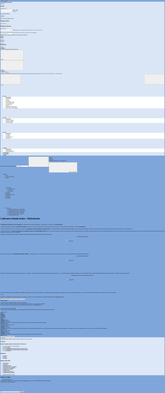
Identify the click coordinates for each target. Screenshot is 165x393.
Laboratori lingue (11, 188)
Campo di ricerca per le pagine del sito (8, 166)
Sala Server (8, 192)
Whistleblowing (6, 370)
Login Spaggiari (33, 32)
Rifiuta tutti (11, 299)
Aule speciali (8, 187)
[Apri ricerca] (154, 79)
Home (50, 157)
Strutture (50, 158)
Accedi (2, 3)
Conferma (7, 72)
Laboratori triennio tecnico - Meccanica (16, 211)
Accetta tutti (20, 299)
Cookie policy (6, 363)
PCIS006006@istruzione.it (16, 348)
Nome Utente (15, 10)
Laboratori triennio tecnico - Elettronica (16, 212)
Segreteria (8, 193)
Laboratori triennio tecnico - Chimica (15, 213)
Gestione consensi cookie (8, 371)
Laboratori (51, 159)
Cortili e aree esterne (10, 176)
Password (15, 11)
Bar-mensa (8, 196)
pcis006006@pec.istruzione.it (17, 349)
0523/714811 (7, 347)
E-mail (14, 30)
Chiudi (2, 39)
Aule (7, 175)
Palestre (7, 177)
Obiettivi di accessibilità (8, 369)
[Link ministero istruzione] (6, 2)
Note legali (5, 364)
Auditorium (8, 195)
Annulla (2, 72)
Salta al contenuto (4, 1)
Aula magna (8, 198)
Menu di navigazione (73, 171)
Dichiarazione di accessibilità (9, 367)
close (2, 85)
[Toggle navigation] (11, 79)
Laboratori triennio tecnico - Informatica (16, 209)
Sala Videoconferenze (10, 194)
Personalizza (3, 299)
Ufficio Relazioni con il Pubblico (9, 366)
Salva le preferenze (10, 336)
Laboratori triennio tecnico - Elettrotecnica (16, 210)
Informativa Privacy (7, 365)
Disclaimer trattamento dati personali (8, 381)
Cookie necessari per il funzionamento (8, 308)
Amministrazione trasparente (9, 372)
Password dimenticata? (5, 13)
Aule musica (10, 191)
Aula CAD (10, 189)
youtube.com (3, 312)
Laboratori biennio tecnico (13, 214)
